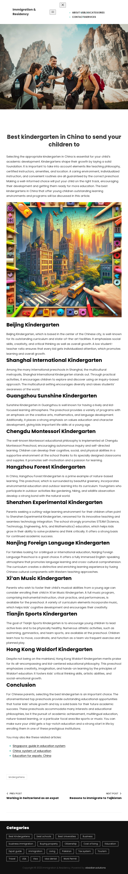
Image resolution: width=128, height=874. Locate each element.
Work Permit (70, 858)
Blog (87, 12)
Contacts (78, 17)
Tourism (102, 851)
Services (90, 17)
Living (52, 851)
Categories (97, 12)
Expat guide (15, 851)
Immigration (35, 851)
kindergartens (17, 777)
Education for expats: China (32, 756)
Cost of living (91, 843)
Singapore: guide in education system (39, 746)
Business (88, 836)
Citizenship (71, 843)
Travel (12, 858)
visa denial (51, 858)
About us (78, 12)
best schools (44, 836)
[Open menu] (53, 12)
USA (24, 858)
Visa (35, 858)
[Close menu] (63, 5)
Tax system (84, 851)
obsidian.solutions (95, 867)
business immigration (21, 843)
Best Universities (67, 836)
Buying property (49, 843)
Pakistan (66, 851)
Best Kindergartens (19, 836)
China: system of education (32, 751)
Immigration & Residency (24, 11)
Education (110, 843)
